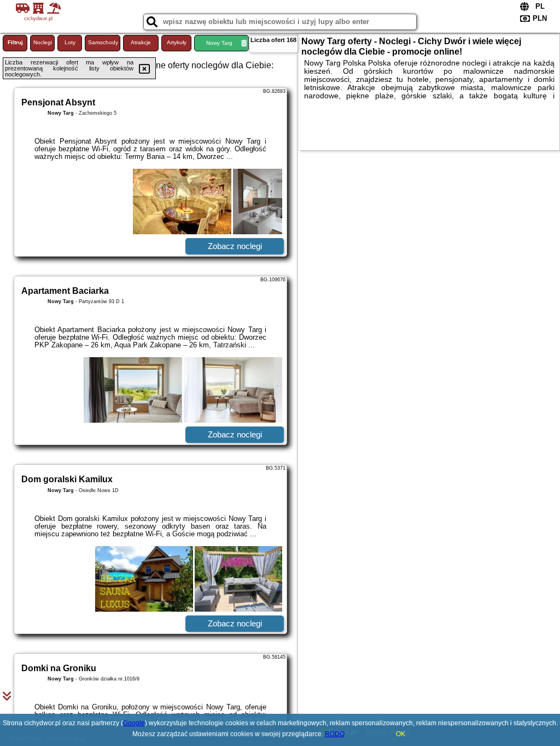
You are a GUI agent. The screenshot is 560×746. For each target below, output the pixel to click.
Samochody (103, 42)
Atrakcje (141, 42)
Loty (70, 42)
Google (134, 723)
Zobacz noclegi (235, 246)
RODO (335, 734)
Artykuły (176, 42)
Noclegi (42, 42)
